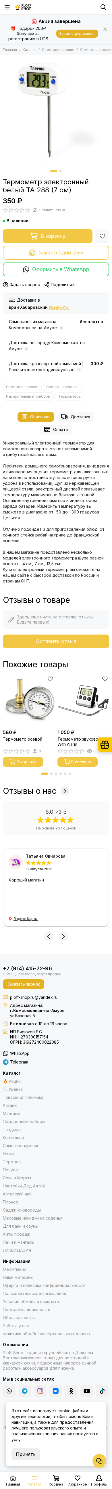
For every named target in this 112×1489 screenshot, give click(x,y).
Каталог (29, 49)
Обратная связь (19, 1317)
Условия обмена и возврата (31, 1301)
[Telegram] (24, 1391)
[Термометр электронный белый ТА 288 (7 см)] (56, 111)
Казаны (10, 1105)
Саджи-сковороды (22, 1210)
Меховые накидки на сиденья (33, 1218)
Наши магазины (18, 1277)
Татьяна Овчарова (45, 856)
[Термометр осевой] (29, 701)
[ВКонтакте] (55, 1391)
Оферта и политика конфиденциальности (44, 1285)
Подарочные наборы (24, 1121)
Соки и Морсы (17, 1177)
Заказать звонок (23, 984)
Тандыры (12, 1129)
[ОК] (71, 1391)
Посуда (10, 1169)
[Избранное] (102, 236)
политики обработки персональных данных (46, 1333)
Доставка (80, 416)
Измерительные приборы (28, 396)
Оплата (60, 429)
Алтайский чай (17, 1193)
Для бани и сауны (20, 1226)
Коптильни (13, 1137)
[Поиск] (103, 7)
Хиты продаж (16, 1234)
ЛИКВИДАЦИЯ (17, 1250)
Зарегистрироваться (77, 33)
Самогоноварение (58, 49)
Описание (40, 416)
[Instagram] (40, 1391)
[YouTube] (86, 1391)
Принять (26, 1454)
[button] (53, 171)
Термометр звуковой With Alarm (79, 742)
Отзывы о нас (30, 791)
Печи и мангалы (18, 1242)
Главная (10, 49)
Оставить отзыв (56, 641)
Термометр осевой (22, 739)
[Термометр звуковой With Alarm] (83, 701)
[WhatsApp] (9, 1391)
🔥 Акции (12, 1081)
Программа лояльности (26, 1309)
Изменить (59, 307)
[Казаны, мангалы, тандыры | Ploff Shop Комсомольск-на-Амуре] (23, 7)
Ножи (8, 1153)
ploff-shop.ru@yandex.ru (33, 997)
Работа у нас (16, 1325)
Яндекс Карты (25, 919)
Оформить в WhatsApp (60, 269)
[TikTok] (102, 1391)
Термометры (69, 396)
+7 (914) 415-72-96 (27, 968)
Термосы (12, 1161)
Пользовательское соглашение (34, 1293)
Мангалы (11, 1113)
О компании (14, 1269)
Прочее (10, 1201)
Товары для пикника (23, 1097)
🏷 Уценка (13, 1089)
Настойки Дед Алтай (24, 1185)
